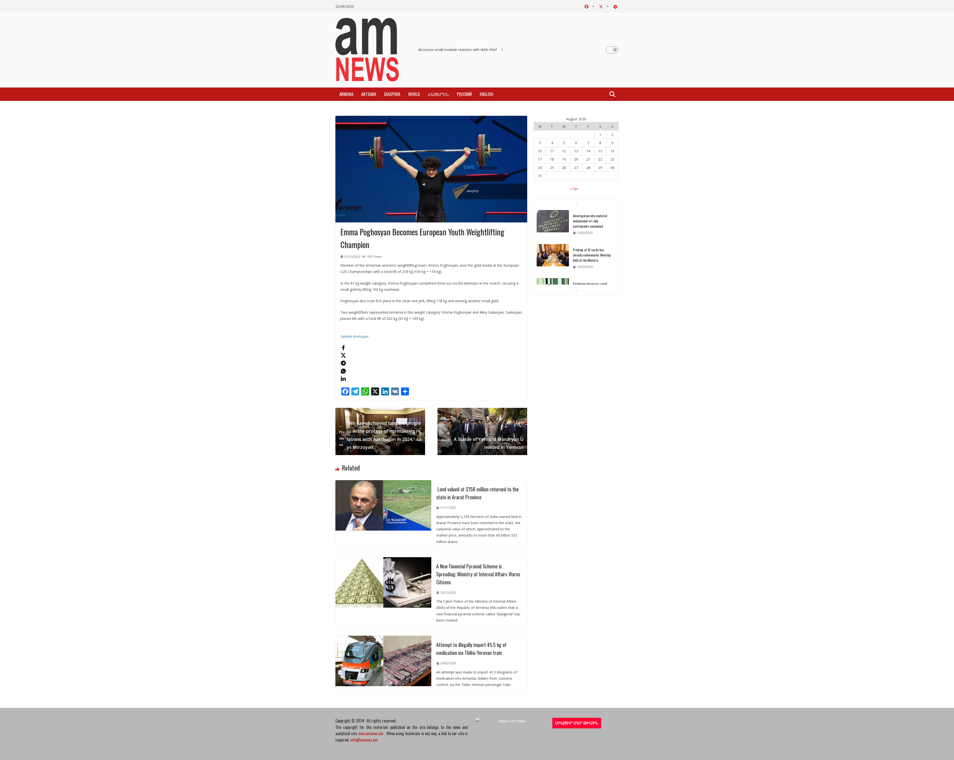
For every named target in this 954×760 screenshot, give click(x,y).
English (486, 94)
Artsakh (368, 94)
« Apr (574, 188)
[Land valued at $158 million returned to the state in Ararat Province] (383, 483)
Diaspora (392, 94)
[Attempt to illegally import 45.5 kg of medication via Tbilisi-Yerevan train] (383, 638)
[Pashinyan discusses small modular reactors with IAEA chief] (553, 255)
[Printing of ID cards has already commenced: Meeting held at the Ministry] (553, 221)
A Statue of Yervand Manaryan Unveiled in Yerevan (482, 443)
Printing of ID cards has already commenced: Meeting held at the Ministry (592, 221)
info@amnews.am (364, 740)
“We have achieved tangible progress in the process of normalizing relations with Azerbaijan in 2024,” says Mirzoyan (380, 435)
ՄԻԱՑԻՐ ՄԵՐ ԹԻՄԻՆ (576, 723)
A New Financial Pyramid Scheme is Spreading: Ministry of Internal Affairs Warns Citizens (478, 574)
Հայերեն (438, 94)
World (414, 94)
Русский (464, 94)
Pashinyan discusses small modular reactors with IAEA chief (447, 49)
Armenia (346, 94)
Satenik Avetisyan (354, 336)
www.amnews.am (370, 733)
